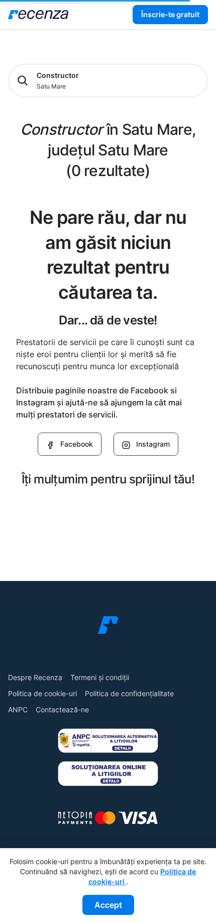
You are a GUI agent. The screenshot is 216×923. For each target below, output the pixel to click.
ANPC (18, 709)
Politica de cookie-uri (42, 693)
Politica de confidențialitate (129, 693)
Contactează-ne (62, 709)
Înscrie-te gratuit (170, 14)
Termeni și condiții (99, 677)
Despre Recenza (35, 677)
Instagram (153, 444)
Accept (108, 905)
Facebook (76, 444)
